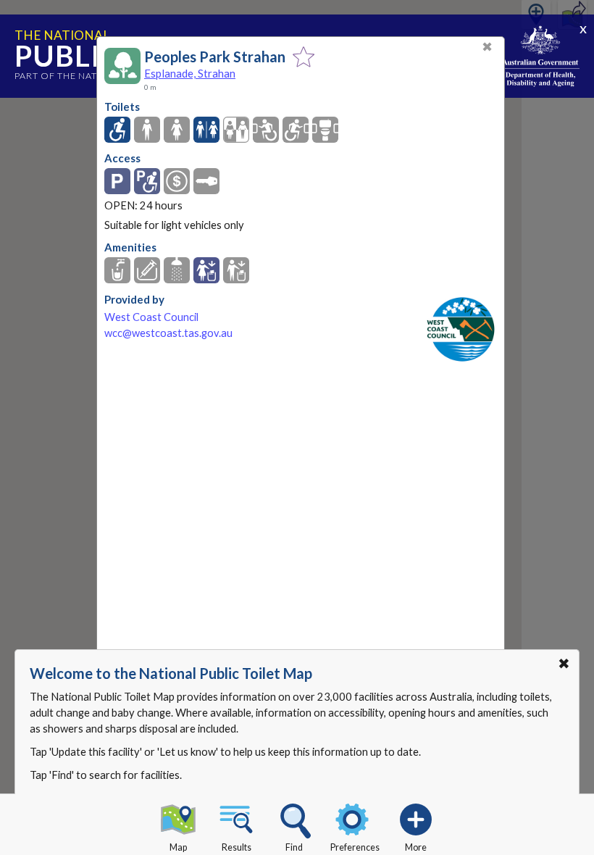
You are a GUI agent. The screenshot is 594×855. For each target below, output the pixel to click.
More (416, 847)
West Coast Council (151, 317)
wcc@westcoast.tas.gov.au (168, 333)
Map (178, 847)
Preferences (355, 847)
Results (236, 847)
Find (294, 847)
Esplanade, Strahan (189, 73)
